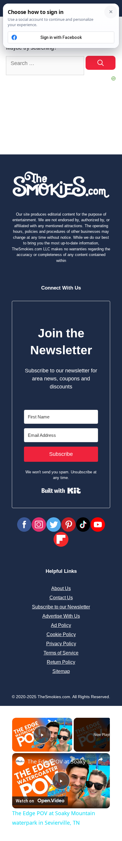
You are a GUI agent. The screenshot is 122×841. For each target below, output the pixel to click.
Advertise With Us (61, 616)
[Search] (100, 63)
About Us (61, 588)
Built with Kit (61, 490)
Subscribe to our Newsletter (61, 606)
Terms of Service (61, 652)
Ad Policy (61, 625)
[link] (20, 761)
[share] (100, 759)
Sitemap (61, 671)
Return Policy (61, 662)
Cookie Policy (61, 634)
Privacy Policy (61, 643)
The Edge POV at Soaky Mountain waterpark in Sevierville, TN (61, 761)
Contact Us (61, 597)
